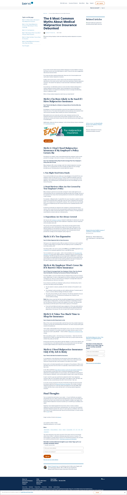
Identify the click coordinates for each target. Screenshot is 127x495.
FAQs (37, 479)
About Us (24, 479)
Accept (97, 492)
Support (92, 3)
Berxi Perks (39, 482)
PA (79, 429)
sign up (47, 456)
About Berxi (82, 3)
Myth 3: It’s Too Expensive (28, 30)
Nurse (60, 429)
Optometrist (46, 432)
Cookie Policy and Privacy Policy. (27, 492)
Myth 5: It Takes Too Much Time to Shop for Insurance (31, 38)
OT (76, 429)
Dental (64, 429)
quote (48, 411)
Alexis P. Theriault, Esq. (53, 466)
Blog (87, 3)
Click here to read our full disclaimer (68, 439)
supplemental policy (50, 123)
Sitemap (50, 487)
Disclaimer (31, 487)
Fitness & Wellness (54, 429)
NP (81, 429)
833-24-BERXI (54, 480)
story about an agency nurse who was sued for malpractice (68, 369)
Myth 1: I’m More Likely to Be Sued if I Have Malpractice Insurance (30, 20)
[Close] (124, 492)
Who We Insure (63, 3)
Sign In (103, 8)
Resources (45, 13)
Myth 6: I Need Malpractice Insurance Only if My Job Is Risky (30, 42)
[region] (63, 492)
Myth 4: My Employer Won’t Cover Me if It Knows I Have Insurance (31, 33)
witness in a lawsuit (56, 220)
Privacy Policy (37, 487)
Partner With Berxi (41, 480)
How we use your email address (51, 459)
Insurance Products (73, 3)
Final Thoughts (25, 45)
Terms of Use (24, 487)
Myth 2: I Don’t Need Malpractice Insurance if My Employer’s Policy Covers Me (30, 26)
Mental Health (46, 429)
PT (74, 429)
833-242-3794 (62, 480)
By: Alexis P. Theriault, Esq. (50, 32)
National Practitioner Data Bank (63, 384)
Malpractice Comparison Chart (76, 331)
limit (61, 177)
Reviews (38, 484)
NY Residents (44, 487)
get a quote (100, 3)
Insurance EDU (69, 429)
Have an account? (94, 8)
